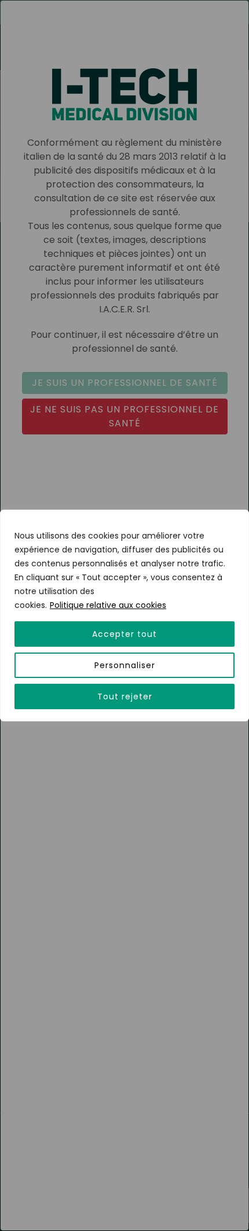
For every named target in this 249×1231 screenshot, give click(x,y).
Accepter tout (124, 634)
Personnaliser (124, 665)
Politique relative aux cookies (108, 605)
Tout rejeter (124, 696)
